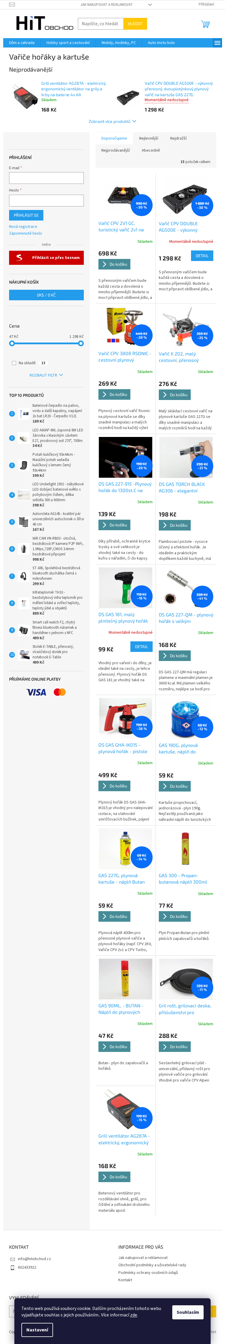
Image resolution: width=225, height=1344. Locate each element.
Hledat (135, 23)
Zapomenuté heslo (25, 233)
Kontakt (125, 1280)
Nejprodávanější (115, 150)
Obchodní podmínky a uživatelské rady (152, 1265)
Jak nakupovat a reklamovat (107, 4)
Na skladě (32, 363)
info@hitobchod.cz (34, 1259)
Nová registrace (23, 227)
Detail (202, 255)
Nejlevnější (148, 138)
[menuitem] (21, 43)
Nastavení (37, 1330)
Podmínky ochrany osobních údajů (148, 1273)
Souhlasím (188, 1312)
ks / (46, 294)
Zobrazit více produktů (109, 121)
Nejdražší (178, 138)
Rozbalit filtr (43, 375)
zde (133, 1315)
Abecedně (151, 150)
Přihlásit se (26, 215)
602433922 (27, 1267)
